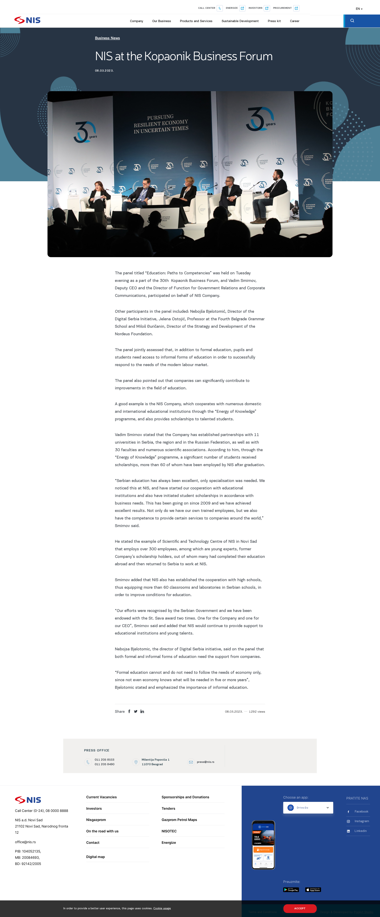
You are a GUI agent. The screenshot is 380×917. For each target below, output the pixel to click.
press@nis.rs (205, 762)
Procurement (282, 8)
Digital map (95, 857)
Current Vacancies (101, 797)
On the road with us (102, 831)
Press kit (274, 21)
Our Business (161, 21)
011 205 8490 (104, 764)
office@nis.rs (25, 842)
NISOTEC (169, 831)
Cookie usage (162, 908)
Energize (232, 8)
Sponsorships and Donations (185, 797)
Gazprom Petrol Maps (179, 820)
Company (136, 21)
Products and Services (196, 21)
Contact (92, 843)
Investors (255, 8)
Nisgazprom (96, 820)
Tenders (168, 808)
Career (294, 21)
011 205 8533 (104, 759)
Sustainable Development (240, 21)
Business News (107, 38)
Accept (300, 908)
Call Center (206, 8)
